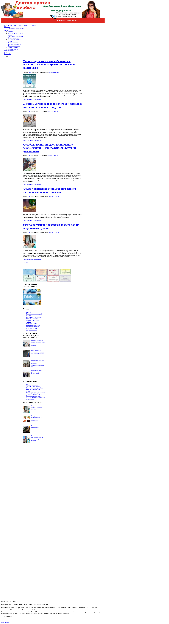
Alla (30, 72)
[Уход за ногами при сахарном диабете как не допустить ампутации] (29, 247)
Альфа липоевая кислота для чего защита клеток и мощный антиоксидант (49, 190)
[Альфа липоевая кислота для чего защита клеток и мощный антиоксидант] (29, 211)
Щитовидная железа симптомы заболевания (33, 385)
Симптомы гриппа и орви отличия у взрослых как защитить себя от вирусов (52, 105)
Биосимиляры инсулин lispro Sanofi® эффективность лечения (34, 389)
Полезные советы (54, 72)
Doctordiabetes (5, 622)
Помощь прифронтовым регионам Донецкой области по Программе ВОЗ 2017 (37, 372)
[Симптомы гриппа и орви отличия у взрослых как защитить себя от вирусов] (29, 126)
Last (27, 262)
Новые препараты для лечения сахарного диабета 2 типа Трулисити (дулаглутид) (37, 352)
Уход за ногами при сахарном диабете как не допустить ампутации (37, 407)
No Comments (37, 99)
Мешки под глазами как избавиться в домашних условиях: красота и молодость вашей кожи (49, 64)
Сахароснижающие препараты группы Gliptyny (35, 398)
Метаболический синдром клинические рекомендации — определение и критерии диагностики (49, 148)
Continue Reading (28, 99)
